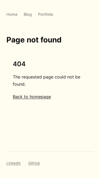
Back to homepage (32, 96)
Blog (28, 14)
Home (11, 14)
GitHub (34, 163)
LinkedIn (13, 163)
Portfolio (45, 14)
